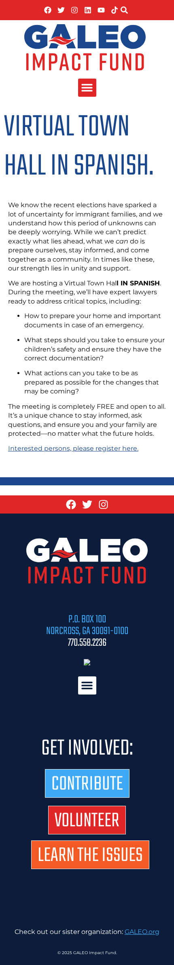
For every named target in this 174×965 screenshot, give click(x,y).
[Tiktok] (114, 10)
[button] (124, 10)
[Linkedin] (87, 10)
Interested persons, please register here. (73, 448)
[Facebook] (47, 10)
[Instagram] (74, 10)
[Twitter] (61, 10)
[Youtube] (101, 10)
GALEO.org (142, 932)
